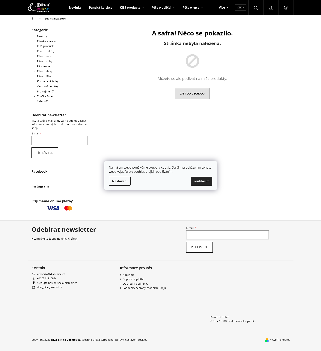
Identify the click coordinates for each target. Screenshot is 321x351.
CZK (239, 7)
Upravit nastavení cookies (131, 339)
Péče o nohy (44, 61)
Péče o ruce (44, 56)
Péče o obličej (45, 51)
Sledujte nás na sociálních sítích (57, 283)
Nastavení (119, 181)
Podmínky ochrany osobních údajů (144, 288)
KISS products (46, 46)
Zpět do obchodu (192, 93)
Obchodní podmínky (135, 283)
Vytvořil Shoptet (280, 339)
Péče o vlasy (44, 71)
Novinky (42, 36)
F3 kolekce (43, 66)
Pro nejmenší (45, 91)
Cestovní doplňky (47, 86)
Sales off (42, 101)
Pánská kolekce (46, 41)
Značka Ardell (45, 96)
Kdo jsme (128, 275)
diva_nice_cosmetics (49, 287)
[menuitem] (75, 7)
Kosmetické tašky (47, 81)
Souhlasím (202, 181)
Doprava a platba (133, 279)
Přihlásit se (45, 152)
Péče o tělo (44, 76)
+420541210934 (47, 278)
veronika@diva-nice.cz (51, 274)
